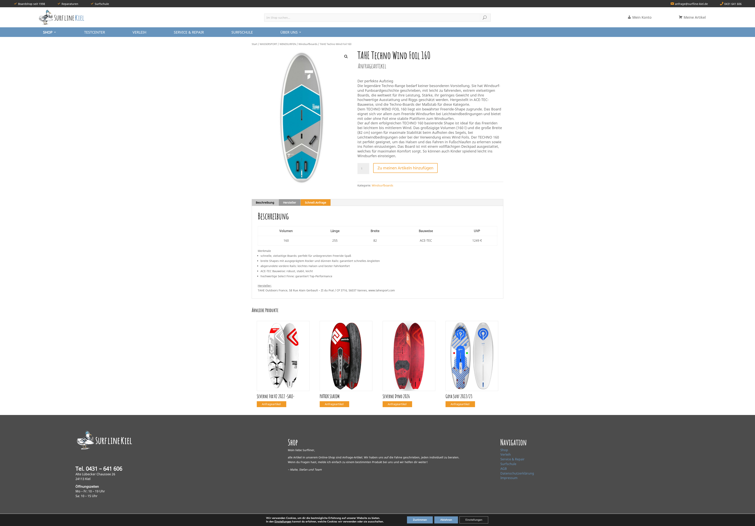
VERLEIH (139, 32)
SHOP (47, 32)
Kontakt (560, 520)
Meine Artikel (694, 17)
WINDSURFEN (288, 44)
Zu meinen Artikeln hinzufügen (405, 168)
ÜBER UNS (289, 32)
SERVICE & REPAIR (189, 32)
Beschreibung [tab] (265, 202)
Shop (504, 450)
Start (254, 44)
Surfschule (508, 464)
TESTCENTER (94, 32)
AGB (503, 468)
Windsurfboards (307, 44)
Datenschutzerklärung (517, 473)
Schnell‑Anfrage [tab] (315, 202)
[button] (346, 56)
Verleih (505, 454)
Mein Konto (641, 17)
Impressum (508, 478)
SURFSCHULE (242, 32)
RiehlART (133, 520)
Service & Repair (512, 459)
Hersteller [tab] (289, 202)
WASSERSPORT (268, 44)
